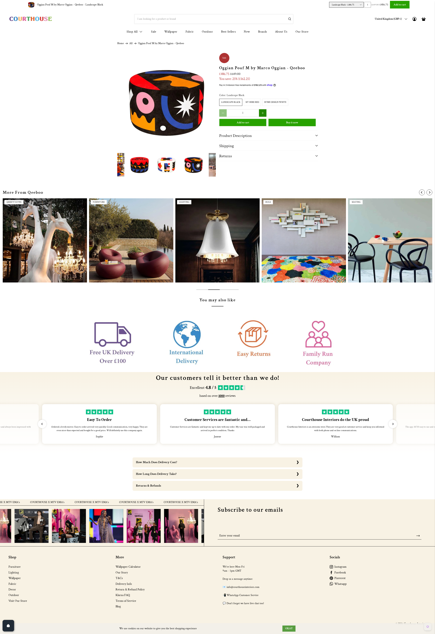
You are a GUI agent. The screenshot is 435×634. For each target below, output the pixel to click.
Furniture (14, 567)
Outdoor (207, 32)
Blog (118, 606)
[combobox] (213, 19)
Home (120, 43)
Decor (12, 589)
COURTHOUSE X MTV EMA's (19, 502)
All (131, 43)
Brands (262, 32)
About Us (281, 32)
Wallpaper (170, 32)
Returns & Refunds (148, 486)
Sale (153, 32)
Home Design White (275, 102)
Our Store (302, 32)
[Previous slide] (422, 192)
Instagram (340, 567)
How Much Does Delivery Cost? (156, 462)
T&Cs (119, 578)
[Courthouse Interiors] (30, 19)
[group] (45, 240)
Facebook (340, 572)
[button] (42, 424)
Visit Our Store (17, 601)
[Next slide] (429, 192)
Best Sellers (228, 32)
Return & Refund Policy (130, 589)
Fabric (190, 32)
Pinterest (340, 578)
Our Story (122, 572)
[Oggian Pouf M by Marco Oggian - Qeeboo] (166, 102)
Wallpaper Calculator (128, 567)
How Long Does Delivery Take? (156, 474)
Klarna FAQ (123, 595)
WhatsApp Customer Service (242, 595)
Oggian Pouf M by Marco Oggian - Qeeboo (70, 4)
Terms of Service (126, 601)
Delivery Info (124, 584)
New (247, 32)
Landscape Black (230, 102)
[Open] (8, 625)
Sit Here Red (252, 102)
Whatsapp (340, 584)
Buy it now (292, 122)
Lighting (13, 572)
